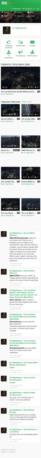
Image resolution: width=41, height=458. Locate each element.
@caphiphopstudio (17, 348)
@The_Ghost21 (16, 300)
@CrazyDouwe (15, 321)
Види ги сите (26, 101)
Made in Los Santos (8, 452)
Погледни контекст (16, 263)
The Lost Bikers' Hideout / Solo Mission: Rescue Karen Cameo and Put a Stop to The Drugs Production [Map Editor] (23, 293)
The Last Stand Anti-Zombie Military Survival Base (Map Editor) (23, 316)
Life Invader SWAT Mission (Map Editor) (24, 363)
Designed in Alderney (8, 449)
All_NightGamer (19, 27)
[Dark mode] (34, 8)
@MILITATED (15, 275)
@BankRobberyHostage (19, 238)
